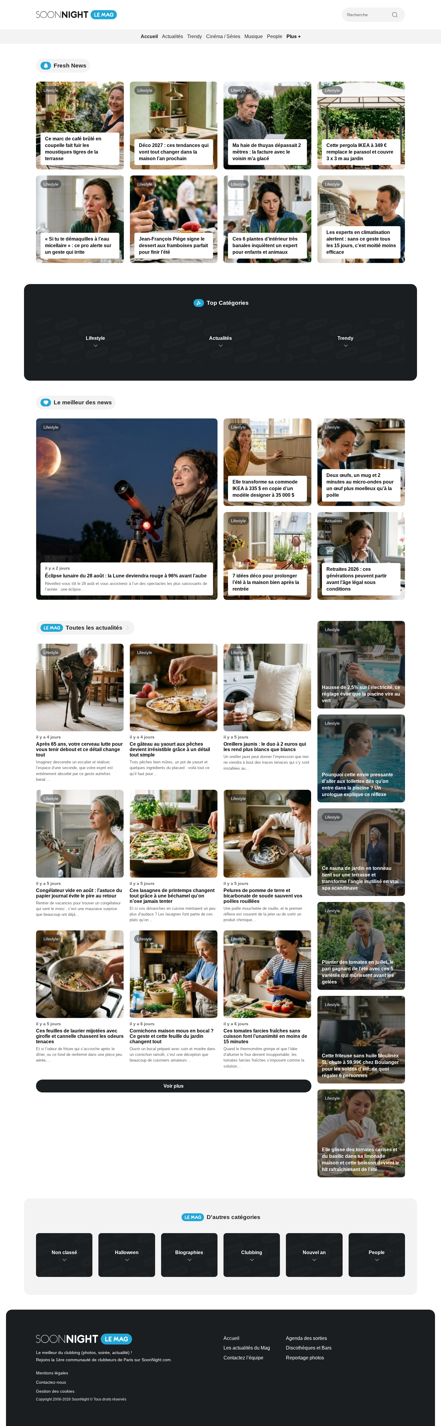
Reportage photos (305, 1357)
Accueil (149, 36)
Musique (253, 36)
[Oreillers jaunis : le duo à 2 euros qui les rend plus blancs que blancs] (267, 687)
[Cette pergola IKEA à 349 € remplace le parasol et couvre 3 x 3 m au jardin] (361, 125)
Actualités (172, 36)
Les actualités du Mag (247, 1347)
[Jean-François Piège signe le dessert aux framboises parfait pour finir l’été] (174, 219)
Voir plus (174, 1086)
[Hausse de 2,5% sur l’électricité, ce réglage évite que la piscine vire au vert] (361, 665)
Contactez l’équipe (243, 1357)
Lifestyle (51, 90)
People (274, 36)
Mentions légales (52, 1373)
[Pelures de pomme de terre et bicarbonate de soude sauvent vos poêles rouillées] (267, 833)
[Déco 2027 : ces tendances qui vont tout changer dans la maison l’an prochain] (174, 125)
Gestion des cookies (55, 1391)
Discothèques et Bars (309, 1347)
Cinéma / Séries (223, 36)
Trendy (194, 36)
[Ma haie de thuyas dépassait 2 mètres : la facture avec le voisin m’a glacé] (267, 125)
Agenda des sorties (306, 1338)
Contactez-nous (51, 1382)
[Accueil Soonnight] (76, 14)
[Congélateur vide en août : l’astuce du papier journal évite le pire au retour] (80, 833)
